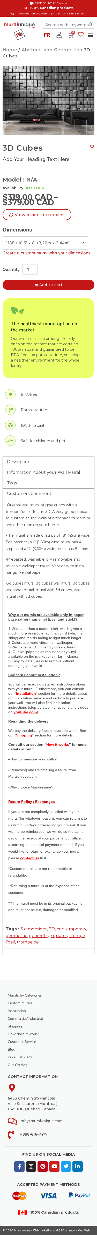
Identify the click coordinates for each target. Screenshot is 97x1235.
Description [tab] (19, 461)
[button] (90, 35)
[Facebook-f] (19, 1166)
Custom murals (20, 1003)
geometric (16, 935)
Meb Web (84, 1230)
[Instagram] (31, 1166)
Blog (11, 1049)
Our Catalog (17, 1064)
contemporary (71, 929)
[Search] (90, 25)
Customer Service (22, 1041)
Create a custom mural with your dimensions (46, 252)
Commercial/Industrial (25, 1018)
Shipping (15, 1026)
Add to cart (51, 284)
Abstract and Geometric (50, 49)
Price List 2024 (20, 1057)
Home (10, 49)
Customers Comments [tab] (30, 493)
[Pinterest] (43, 1166)
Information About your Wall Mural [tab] (43, 472)
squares (59, 935)
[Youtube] (54, 1166)
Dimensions (17, 230)
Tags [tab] (12, 483)
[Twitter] (66, 1166)
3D (52, 929)
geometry (39, 935)
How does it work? (23, 1034)
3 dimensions (33, 929)
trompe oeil (29, 942)
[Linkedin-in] (77, 1166)
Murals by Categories (25, 995)
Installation (17, 1010)
